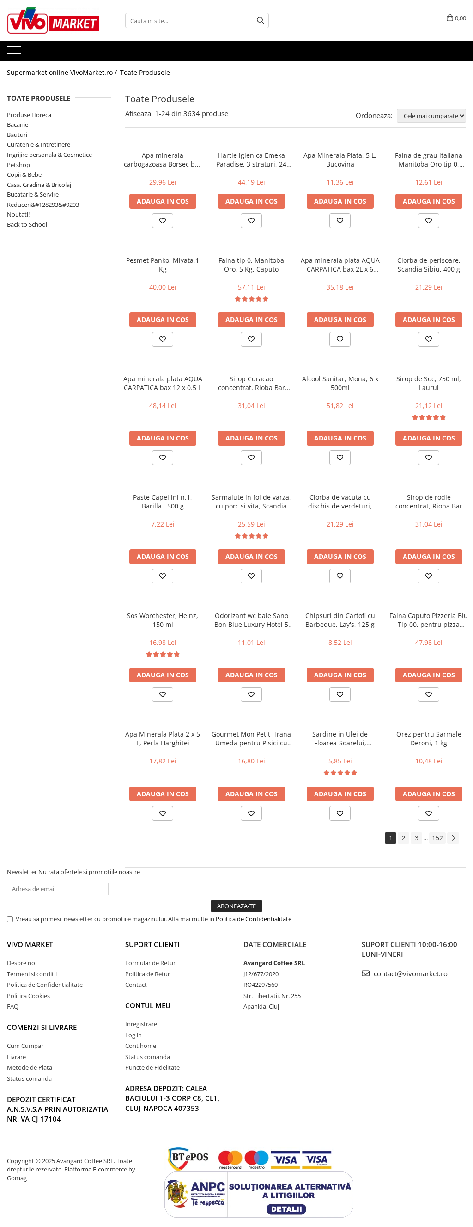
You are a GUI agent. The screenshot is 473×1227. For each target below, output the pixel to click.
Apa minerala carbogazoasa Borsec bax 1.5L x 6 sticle (163, 159)
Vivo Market (30, 944)
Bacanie (17, 124)
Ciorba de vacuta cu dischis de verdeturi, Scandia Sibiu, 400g (340, 501)
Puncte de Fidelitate (152, 1067)
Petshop (18, 165)
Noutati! (18, 214)
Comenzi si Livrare (42, 1027)
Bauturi (17, 134)
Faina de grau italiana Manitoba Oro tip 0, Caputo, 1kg (428, 159)
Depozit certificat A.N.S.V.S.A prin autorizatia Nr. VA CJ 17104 (57, 1109)
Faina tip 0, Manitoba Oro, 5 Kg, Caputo (251, 264)
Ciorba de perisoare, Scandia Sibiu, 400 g (429, 264)
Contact (136, 984)
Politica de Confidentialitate (253, 919)
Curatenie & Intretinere (38, 144)
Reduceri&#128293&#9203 (43, 204)
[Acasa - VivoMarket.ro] (53, 20)
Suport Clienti (152, 944)
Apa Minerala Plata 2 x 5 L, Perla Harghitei (162, 738)
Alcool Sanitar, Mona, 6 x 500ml (340, 383)
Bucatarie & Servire (33, 194)
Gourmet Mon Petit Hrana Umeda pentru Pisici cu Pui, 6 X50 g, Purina (251, 738)
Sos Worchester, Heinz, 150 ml (162, 620)
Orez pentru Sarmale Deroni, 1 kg (428, 738)
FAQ (12, 1006)
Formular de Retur (150, 963)
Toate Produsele (145, 72)
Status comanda (29, 1078)
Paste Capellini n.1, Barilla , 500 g (162, 501)
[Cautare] (260, 20)
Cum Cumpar (25, 1045)
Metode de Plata (29, 1067)
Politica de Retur (147, 974)
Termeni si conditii (32, 974)
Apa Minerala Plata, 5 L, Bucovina (339, 159)
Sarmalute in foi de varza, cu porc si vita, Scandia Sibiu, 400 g (251, 501)
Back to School (27, 224)
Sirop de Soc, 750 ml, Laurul (428, 383)
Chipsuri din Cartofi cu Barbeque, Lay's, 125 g (340, 620)
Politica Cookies (28, 996)
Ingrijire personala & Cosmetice (49, 154)
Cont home (140, 1045)
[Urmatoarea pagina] (453, 838)
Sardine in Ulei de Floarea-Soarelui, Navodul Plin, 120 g (340, 738)
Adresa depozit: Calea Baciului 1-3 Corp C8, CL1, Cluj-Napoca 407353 (172, 1098)
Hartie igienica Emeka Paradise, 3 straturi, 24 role (251, 159)
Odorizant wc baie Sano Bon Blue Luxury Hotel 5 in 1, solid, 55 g (251, 620)
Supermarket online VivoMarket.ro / (63, 72)
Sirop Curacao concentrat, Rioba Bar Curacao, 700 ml (251, 383)
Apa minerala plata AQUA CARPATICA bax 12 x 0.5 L (162, 383)
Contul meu (147, 1005)
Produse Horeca (29, 115)
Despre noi (21, 963)
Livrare (16, 1057)
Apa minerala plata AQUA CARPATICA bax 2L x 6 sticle (340, 264)
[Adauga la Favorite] (162, 220)
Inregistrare (141, 1024)
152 (437, 837)
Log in (133, 1035)
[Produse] (15, 53)
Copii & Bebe (24, 174)
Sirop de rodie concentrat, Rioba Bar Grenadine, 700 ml (428, 501)
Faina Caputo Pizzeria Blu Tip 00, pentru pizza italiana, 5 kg (428, 620)
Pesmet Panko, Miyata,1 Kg (162, 264)
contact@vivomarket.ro (410, 973)
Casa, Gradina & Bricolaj (39, 184)
